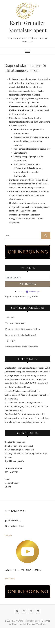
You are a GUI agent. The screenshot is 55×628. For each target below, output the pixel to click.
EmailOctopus (34, 292)
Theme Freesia (18, 624)
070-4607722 (14, 520)
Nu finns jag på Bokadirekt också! (21, 335)
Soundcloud (10, 578)
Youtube (8, 535)
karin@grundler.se (15, 526)
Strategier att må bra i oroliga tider (21, 346)
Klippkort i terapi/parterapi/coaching (22, 329)
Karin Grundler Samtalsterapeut (28, 26)
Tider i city (10, 340)
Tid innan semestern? (15, 323)
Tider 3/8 (9, 317)
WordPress (41, 624)
